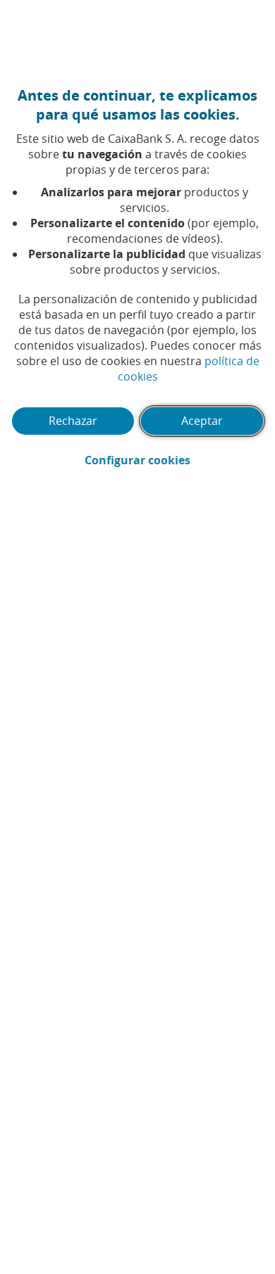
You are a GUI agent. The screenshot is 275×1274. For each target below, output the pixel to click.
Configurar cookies (174, 460)
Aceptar (202, 420)
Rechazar (73, 420)
